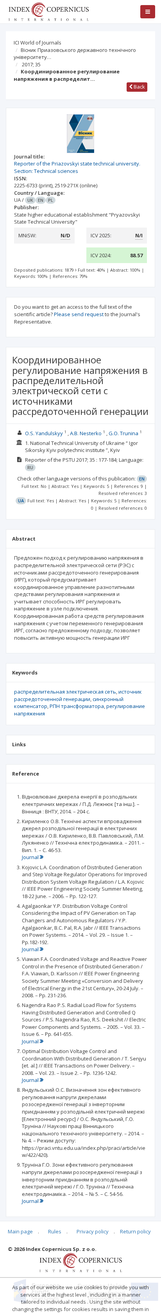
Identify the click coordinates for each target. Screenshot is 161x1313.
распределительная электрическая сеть (65, 691)
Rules (54, 1231)
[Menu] (147, 11)
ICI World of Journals (37, 42)
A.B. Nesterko (86, 433)
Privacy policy (93, 1231)
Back (138, 86)
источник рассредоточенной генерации (78, 695)
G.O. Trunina (123, 433)
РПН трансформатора (77, 706)
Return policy (135, 1231)
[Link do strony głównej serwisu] (48, 10)
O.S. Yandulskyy (44, 433)
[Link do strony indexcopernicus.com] (81, 1262)
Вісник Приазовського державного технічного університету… (75, 53)
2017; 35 (31, 64)
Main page (20, 1231)
